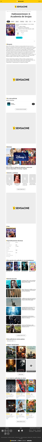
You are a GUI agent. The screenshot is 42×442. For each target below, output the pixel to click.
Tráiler (7, 397)
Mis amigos (22, 32)
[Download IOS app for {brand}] (19, 430)
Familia (32, 24)
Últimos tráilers (21, 374)
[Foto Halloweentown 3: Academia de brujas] (11, 232)
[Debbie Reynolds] (17, 178)
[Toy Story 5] (31, 385)
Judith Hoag (25, 183)
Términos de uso (17, 437)
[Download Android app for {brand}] (22, 430)
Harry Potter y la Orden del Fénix (27, 271)
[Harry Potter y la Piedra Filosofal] (9, 266)
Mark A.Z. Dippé (22, 26)
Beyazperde (39, 430)
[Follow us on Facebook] (5, 431)
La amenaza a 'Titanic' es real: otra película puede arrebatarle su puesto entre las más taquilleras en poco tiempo (28, 281)
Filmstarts (34, 430)
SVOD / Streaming (10, 100)
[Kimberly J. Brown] (9, 178)
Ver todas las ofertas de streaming (21, 109)
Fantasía (17, 25)
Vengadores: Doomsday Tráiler (10, 371)
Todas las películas (13, 11)
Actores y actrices (12, 173)
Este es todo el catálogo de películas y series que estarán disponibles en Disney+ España (19, 168)
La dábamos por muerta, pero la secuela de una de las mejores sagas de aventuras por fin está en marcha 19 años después (29, 299)
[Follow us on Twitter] (8, 431)
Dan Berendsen (26, 27)
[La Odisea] (11, 385)
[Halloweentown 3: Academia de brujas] (10, 29)
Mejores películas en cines (21, 421)
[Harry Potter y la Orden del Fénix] (25, 266)
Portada (8, 11)
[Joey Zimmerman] (32, 178)
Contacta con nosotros (11, 437)
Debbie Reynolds (28, 28)
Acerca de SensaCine (4, 437)
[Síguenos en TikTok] (5, 433)
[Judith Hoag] (25, 178)
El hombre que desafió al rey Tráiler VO (31, 371)
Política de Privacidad (24, 437)
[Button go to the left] (33, 21)
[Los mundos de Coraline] (17, 266)
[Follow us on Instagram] (11, 431)
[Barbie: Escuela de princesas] (32, 266)
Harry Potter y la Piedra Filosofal (12, 271)
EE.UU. (17, 242)
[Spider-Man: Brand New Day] (21, 385)
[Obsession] (11, 406)
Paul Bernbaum (20, 27)
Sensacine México (38, 431)
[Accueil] (20, 1)
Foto (8, 226)
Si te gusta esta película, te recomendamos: (20, 260)
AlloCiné (30, 430)
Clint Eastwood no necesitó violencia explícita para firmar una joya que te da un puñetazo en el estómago (28, 317)
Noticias (9, 147)
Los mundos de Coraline (18, 271)
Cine (9, 11)
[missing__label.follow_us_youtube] (2, 431)
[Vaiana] (21, 406)
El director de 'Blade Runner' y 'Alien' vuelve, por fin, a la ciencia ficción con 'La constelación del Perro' (28, 326)
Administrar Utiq (30, 437)
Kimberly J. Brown (22, 28)
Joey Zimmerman (32, 183)
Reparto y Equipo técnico (21, 189)
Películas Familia (19, 11)
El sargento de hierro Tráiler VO (21, 371)
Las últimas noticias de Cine (21, 335)
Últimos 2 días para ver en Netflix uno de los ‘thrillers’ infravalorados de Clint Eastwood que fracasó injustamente (29, 290)
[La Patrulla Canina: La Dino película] (31, 406)
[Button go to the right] (34, 21)
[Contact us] (8, 433)
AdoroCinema (31, 431)
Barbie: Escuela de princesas (34, 271)
